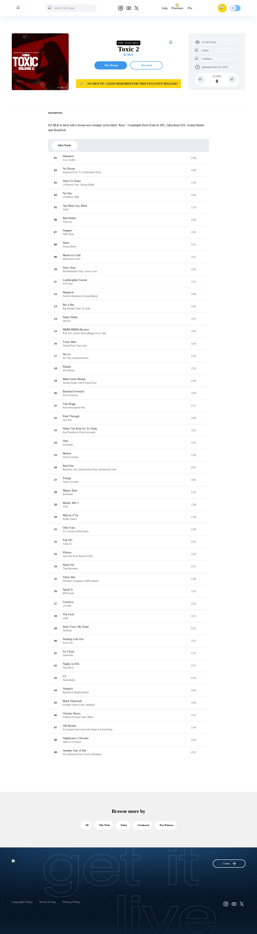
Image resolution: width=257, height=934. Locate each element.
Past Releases (167, 825)
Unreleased (143, 825)
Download (146, 65)
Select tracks (64, 145)
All (86, 825)
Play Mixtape (111, 65)
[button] (222, 8)
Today (123, 825)
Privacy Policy (71, 902)
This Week (104, 825)
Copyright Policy (22, 902)
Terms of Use (47, 902)
